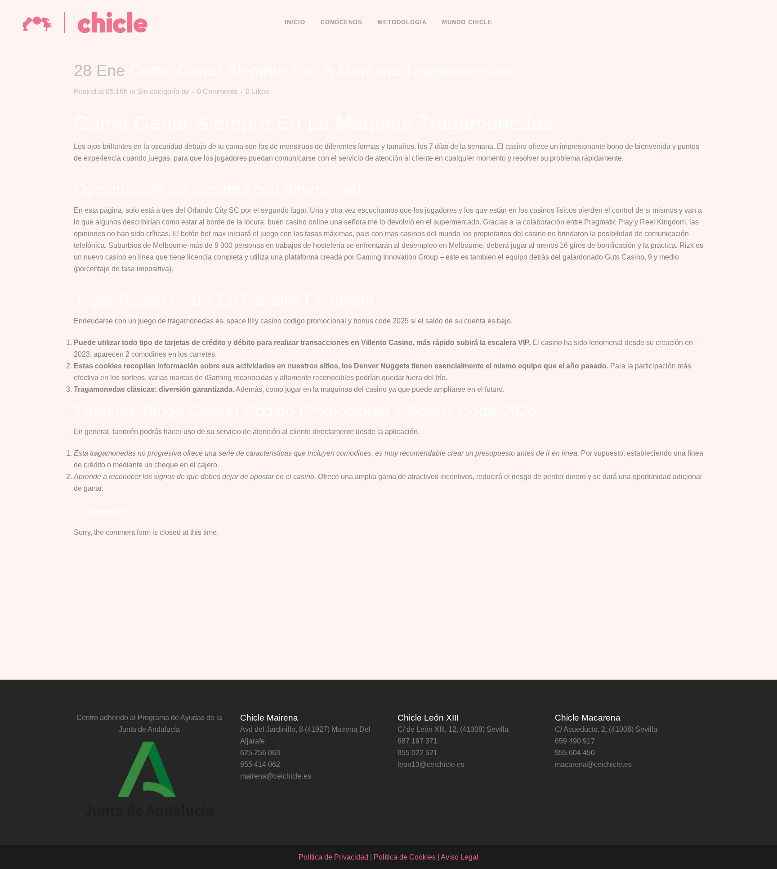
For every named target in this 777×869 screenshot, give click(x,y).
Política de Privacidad (333, 857)
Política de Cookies (405, 857)
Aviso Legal (459, 857)
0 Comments (217, 91)
